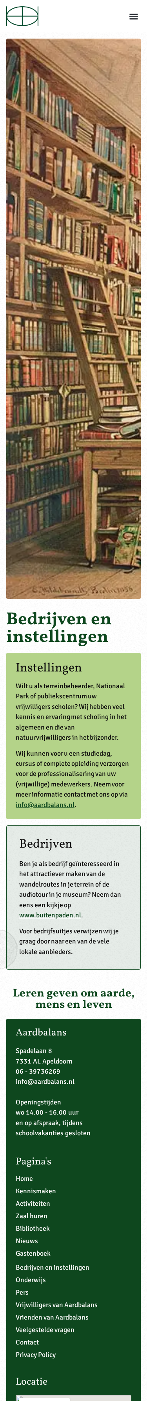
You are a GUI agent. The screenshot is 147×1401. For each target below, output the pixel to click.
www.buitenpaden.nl (50, 915)
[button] (134, 16)
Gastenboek (33, 1253)
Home (24, 1178)
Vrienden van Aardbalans (52, 1317)
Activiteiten (33, 1203)
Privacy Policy (36, 1355)
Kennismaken (36, 1191)
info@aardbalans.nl (45, 804)
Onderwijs (31, 1280)
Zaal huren (31, 1216)
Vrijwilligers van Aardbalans (57, 1305)
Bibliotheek (33, 1228)
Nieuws (27, 1241)
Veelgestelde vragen (45, 1330)
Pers (22, 1292)
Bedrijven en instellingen (52, 1267)
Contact (27, 1342)
